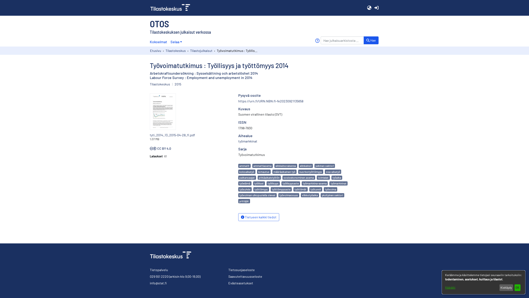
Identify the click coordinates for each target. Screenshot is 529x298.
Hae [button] (373, 40)
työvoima (330, 189)
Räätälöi (450, 287)
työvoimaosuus (288, 195)
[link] (172, 8)
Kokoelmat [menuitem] (158, 41)
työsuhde (244, 189)
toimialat (323, 177)
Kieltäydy (506, 287)
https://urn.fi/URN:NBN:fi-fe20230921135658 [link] (270, 101)
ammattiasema (262, 166)
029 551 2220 (159, 276)
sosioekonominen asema (299, 177)
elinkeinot (306, 166)
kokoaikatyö (246, 172)
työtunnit (315, 189)
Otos (159, 23)
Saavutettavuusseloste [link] (245, 276)
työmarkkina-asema (315, 183)
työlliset (259, 183)
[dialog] (483, 282)
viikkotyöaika (310, 195)
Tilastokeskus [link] (176, 51)
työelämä (244, 183)
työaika (336, 177)
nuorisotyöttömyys (310, 172)
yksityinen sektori (332, 195)
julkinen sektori (325, 166)
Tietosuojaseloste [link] (241, 270)
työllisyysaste (290, 183)
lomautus (263, 172)
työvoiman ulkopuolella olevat (257, 195)
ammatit (244, 166)
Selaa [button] (174, 41)
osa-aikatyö (333, 172)
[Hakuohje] (317, 40)
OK (517, 287)
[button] (369, 8)
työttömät (300, 189)
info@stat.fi (158, 283)
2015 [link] (178, 84)
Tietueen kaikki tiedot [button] (260, 217)
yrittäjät (244, 201)
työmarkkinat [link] (247, 141)
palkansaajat (247, 177)
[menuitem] (176, 41)
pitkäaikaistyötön (269, 177)
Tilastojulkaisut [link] (201, 51)
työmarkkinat (339, 183)
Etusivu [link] (155, 51)
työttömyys (261, 189)
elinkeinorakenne (285, 166)
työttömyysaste (281, 189)
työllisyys (273, 183)
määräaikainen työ (284, 172)
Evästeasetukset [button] (240, 283)
